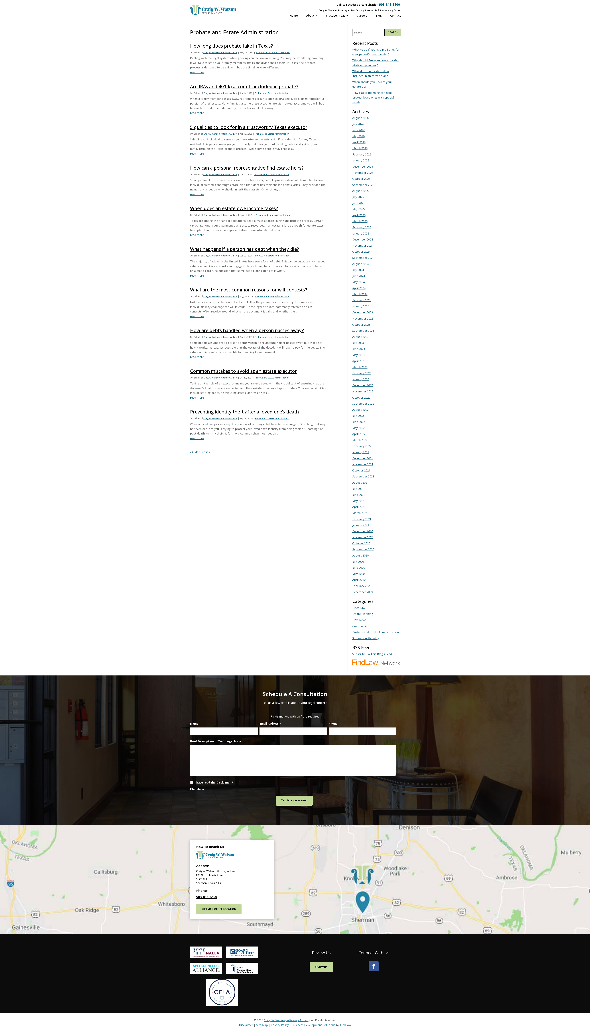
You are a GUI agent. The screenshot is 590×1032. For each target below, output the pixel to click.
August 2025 (360, 191)
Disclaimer (197, 789)
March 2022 (360, 440)
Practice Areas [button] (335, 15)
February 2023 (361, 373)
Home (294, 15)
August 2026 (360, 118)
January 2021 (360, 525)
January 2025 (360, 233)
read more (197, 72)
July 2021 (358, 489)
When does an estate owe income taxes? (234, 208)
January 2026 (360, 160)
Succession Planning (365, 638)
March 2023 (360, 367)
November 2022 (362, 391)
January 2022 (360, 452)
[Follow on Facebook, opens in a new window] (374, 966)
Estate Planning (362, 614)
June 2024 (358, 276)
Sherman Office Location (219, 909)
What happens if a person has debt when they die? (244, 249)
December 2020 (362, 531)
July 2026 (358, 124)
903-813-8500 (389, 4)
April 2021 (359, 507)
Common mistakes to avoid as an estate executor (243, 371)
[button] (578, 988)
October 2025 (361, 178)
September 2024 (363, 258)
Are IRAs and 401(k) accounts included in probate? (244, 86)
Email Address (270, 723)
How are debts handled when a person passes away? (247, 330)
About (310, 15)
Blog (379, 15)
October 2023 (361, 324)
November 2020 (362, 537)
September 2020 (363, 549)
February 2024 (361, 300)
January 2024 (360, 306)
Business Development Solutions (313, 1025)
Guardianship (361, 626)
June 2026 (358, 130)
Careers (362, 15)
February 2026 (361, 154)
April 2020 (359, 580)
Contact (395, 15)
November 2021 (362, 464)
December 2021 (362, 458)
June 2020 (358, 567)
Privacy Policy (280, 1025)
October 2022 (361, 397)
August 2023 (360, 337)
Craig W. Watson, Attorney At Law (220, 52)
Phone (333, 723)
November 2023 (362, 318)
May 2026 (358, 136)
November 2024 (362, 245)
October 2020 (361, 543)
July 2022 (358, 415)
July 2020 (358, 561)
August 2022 (360, 409)
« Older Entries (200, 452)
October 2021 (361, 470)
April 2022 (359, 434)
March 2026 (360, 148)
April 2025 (359, 215)
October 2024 (361, 251)
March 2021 (360, 513)
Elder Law (358, 608)
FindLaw (345, 1025)
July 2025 (358, 197)
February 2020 (361, 586)
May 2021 (358, 501)
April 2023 (359, 361)
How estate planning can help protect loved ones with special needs (373, 97)
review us (321, 967)
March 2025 (360, 221)
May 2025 (358, 209)
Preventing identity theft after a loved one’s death (244, 412)
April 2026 (359, 142)
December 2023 (362, 312)
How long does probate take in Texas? (231, 46)
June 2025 (358, 203)
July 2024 (358, 270)
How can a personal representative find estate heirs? (247, 168)
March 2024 (360, 294)
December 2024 (362, 239)
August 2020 (360, 555)
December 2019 (362, 592)
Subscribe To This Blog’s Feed (372, 654)
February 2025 (361, 227)
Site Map (262, 1025)
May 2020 (358, 574)
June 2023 (358, 349)
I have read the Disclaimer (214, 782)
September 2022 (363, 403)
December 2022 (362, 385)
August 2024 (360, 264)
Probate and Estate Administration (273, 52)
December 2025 (362, 166)
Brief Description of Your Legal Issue (215, 741)
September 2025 (363, 185)
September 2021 (363, 476)
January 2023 (360, 379)
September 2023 (363, 330)
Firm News (359, 620)
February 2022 (361, 446)
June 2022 (358, 422)
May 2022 (358, 428)
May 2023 (358, 355)
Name (194, 723)
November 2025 (362, 173)
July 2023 (358, 343)
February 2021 (361, 519)
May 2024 (358, 282)
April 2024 (359, 288)
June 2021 (358, 495)
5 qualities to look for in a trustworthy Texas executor (248, 127)
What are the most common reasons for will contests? (248, 290)
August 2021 (360, 482)
